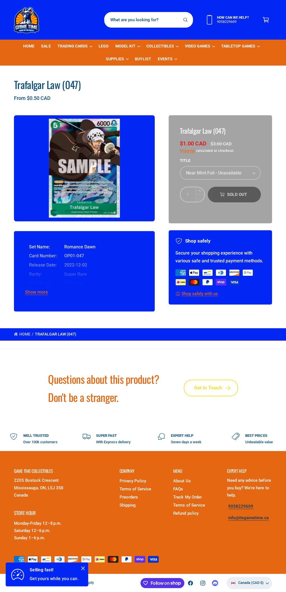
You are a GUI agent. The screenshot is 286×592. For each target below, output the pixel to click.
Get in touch (208, 387)
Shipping (187, 151)
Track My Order (187, 497)
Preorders (129, 497)
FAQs (178, 489)
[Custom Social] (215, 583)
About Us (181, 481)
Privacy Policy (133, 481)
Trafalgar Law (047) (55, 334)
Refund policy (185, 513)
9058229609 (240, 506)
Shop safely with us (200, 293)
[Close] (83, 568)
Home (24, 334)
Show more (36, 292)
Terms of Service (135, 489)
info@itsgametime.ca (248, 518)
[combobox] (149, 20)
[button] (266, 20)
